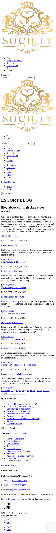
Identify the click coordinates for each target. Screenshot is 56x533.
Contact (10, 70)
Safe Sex (10, 453)
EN (8, 136)
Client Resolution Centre (17, 461)
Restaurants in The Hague (12, 271)
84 (20, 390)
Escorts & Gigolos (14, 60)
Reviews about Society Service (20, 456)
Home (9, 58)
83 (17, 390)
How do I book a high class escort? (22, 404)
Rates (9, 68)
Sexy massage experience (12, 322)
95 (38, 390)
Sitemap (10, 421)
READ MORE (7, 259)
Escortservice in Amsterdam (18, 409)
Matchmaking (12, 65)
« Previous (5, 390)
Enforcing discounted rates (12, 297)
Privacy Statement (14, 441)
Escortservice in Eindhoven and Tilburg (24, 418)
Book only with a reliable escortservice (17, 374)
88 (31, 390)
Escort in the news (9, 245)
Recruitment (12, 165)
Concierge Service (14, 423)
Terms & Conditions (15, 439)
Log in (4, 182)
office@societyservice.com (18, 490)
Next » (46, 390)
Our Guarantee (13, 443)
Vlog (9, 175)
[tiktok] (8, 508)
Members (11, 167)
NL (8, 139)
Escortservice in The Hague (18, 414)
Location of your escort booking (20, 406)
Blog (9, 177)
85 (23, 390)
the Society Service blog (18, 499)
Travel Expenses (14, 448)
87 (28, 390)
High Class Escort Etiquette (18, 451)
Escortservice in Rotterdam (18, 411)
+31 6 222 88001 (19, 480)
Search (30, 78)
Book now (5, 75)
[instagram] (8, 505)
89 (33, 390)
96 (41, 390)
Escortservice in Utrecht (17, 416)
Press (9, 170)
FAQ (9, 172)
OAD (9, 527)
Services (10, 63)
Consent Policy (13, 458)
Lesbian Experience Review (13, 348)
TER (9, 529)
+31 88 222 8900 (18, 485)
